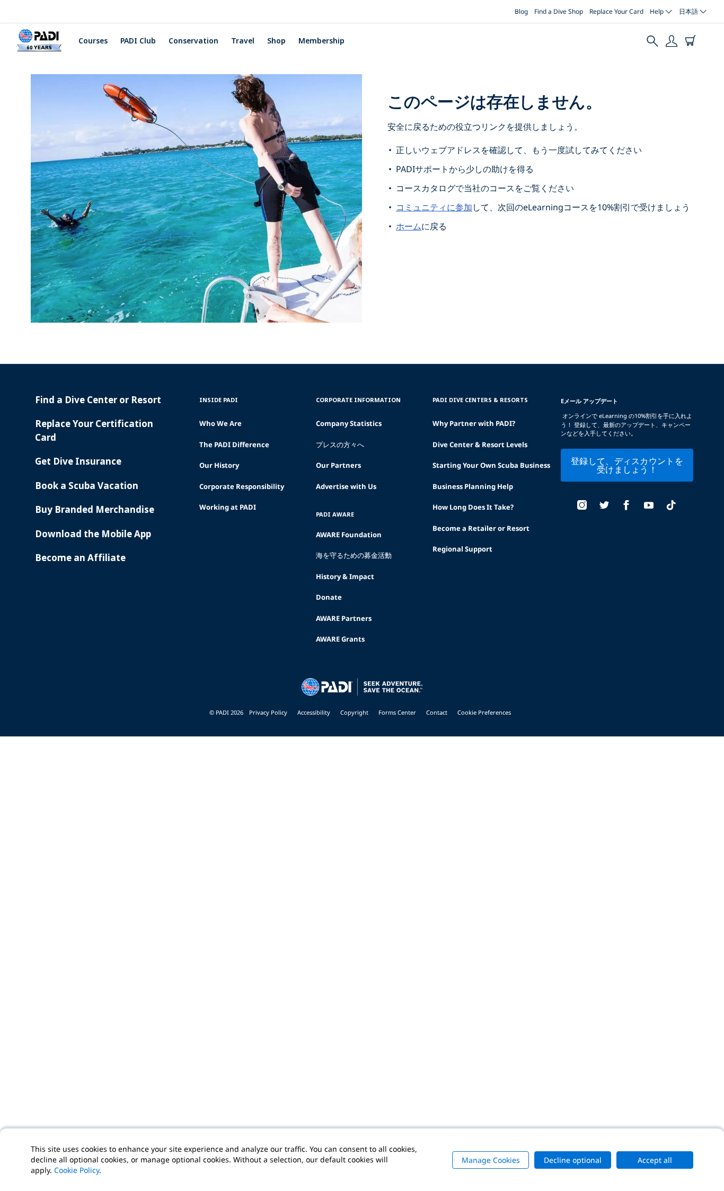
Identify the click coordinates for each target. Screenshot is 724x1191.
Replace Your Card (616, 11)
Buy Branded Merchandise (94, 509)
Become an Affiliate (80, 558)
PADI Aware (335, 514)
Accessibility (313, 712)
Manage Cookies (491, 1160)
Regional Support (462, 549)
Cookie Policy (76, 1170)
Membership (321, 40)
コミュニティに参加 (434, 207)
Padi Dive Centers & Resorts (480, 400)
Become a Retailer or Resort (480, 528)
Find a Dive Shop (558, 11)
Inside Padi (218, 400)
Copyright (354, 712)
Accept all (655, 1160)
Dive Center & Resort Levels (479, 444)
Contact (436, 712)
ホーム (408, 226)
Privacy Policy (268, 712)
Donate (329, 597)
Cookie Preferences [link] (484, 712)
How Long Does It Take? (473, 507)
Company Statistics (349, 423)
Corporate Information (358, 400)
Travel (242, 40)
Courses (93, 40)
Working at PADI (227, 507)
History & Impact (345, 576)
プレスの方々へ (340, 444)
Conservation (193, 40)
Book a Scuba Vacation (86, 485)
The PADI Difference (234, 444)
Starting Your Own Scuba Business (491, 465)
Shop (276, 40)
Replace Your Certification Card (94, 430)
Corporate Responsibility (241, 486)
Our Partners (338, 465)
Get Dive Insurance (78, 461)
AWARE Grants (340, 639)
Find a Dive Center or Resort (98, 400)
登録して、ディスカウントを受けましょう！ (627, 465)
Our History (219, 465)
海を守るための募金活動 (354, 555)
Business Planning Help (472, 486)
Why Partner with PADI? (473, 423)
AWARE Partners (344, 618)
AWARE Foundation (349, 534)
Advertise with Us (346, 486)
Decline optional (573, 1160)
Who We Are (220, 423)
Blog (521, 11)
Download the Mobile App (93, 534)
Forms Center (397, 712)
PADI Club (138, 40)
